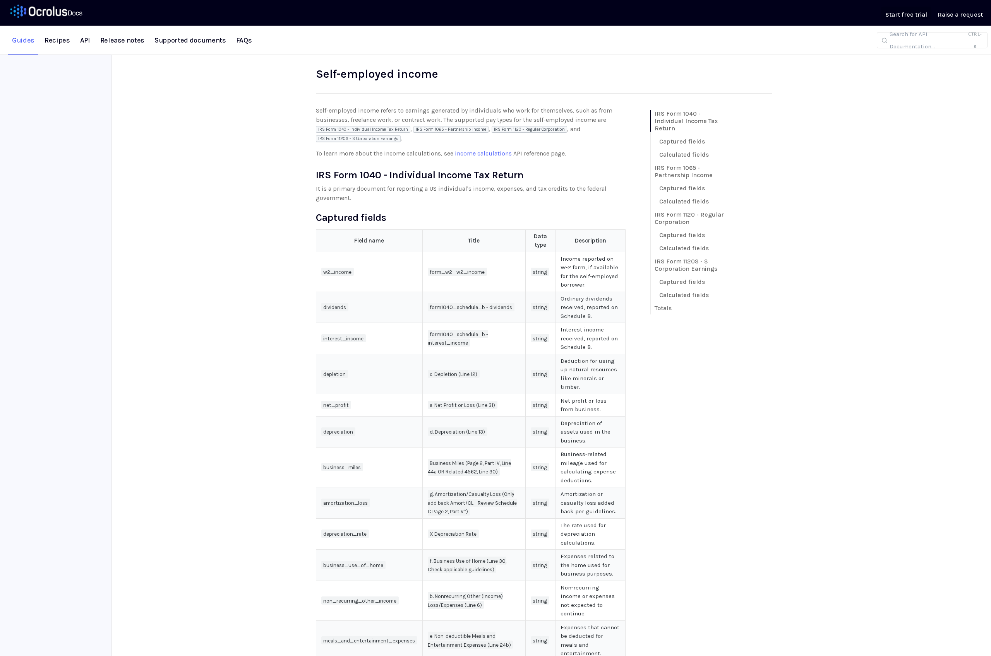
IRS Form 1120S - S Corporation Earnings (686, 265)
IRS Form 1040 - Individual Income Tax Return (686, 121)
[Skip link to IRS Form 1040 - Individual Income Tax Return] (310, 174)
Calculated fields (684, 154)
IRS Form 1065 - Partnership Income (684, 171)
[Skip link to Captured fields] (310, 217)
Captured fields (682, 141)
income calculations (483, 153)
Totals (663, 308)
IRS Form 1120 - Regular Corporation (689, 218)
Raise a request (960, 14)
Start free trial (906, 14)
